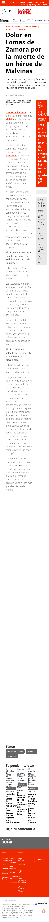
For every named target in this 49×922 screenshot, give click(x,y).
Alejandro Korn (30, 20)
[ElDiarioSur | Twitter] (42, 841)
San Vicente (40, 2)
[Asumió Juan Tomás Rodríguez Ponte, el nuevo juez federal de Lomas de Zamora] (32, 791)
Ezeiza (12, 872)
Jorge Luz (20, 872)
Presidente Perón (14, 878)
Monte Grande (22, 20)
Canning (30, 2)
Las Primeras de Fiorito (21, 889)
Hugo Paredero (21, 860)
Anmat (46, 20)
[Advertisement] (24, 518)
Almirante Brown (5, 878)
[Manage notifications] (43, 911)
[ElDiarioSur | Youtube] (42, 845)
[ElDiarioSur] (7, 843)
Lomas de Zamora (15, 751)
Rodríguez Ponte (35, 788)
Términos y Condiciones (9, 900)
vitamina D (21, 866)
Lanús (4, 865)
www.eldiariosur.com (9, 904)
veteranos (11, 155)
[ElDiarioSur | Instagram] (38, 845)
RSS (35, 862)
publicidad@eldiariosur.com (12, 910)
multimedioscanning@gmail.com (13, 908)
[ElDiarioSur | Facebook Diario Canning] (38, 841)
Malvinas (11, 119)
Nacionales (6, 869)
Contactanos (39, 859)
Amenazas (38, 20)
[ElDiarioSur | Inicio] (46, 853)
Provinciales (14, 883)
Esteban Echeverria (17, 2)
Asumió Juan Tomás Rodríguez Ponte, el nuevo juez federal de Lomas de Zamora (33, 808)
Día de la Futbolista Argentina (22, 879)
